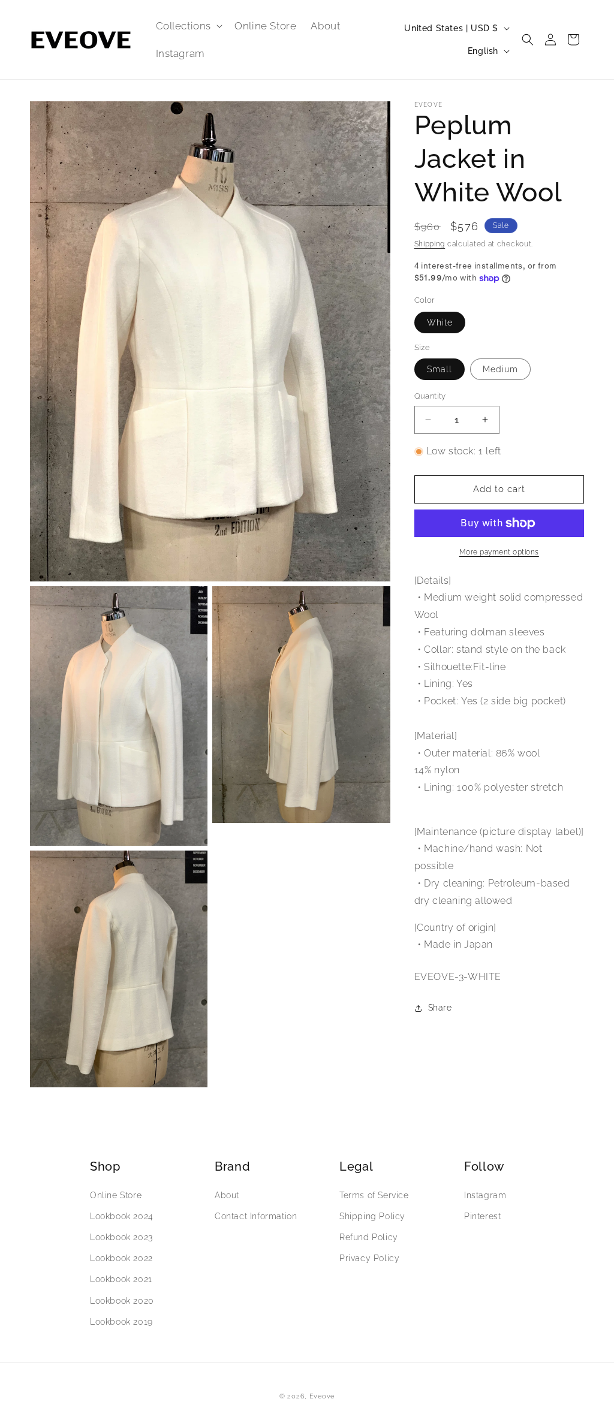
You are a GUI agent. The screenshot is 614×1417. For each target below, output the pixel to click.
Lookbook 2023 (121, 1237)
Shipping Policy (372, 1216)
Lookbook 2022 (121, 1258)
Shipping (430, 244)
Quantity (430, 395)
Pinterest (482, 1216)
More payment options (499, 552)
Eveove (322, 1396)
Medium (500, 369)
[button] (188, 26)
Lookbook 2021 (121, 1279)
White (440, 322)
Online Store (116, 1195)
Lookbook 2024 (122, 1216)
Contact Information (256, 1216)
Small (439, 369)
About (227, 1195)
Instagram (485, 1195)
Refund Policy (368, 1237)
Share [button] (440, 1007)
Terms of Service (374, 1195)
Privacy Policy (369, 1258)
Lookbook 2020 (122, 1301)
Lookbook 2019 (121, 1321)
